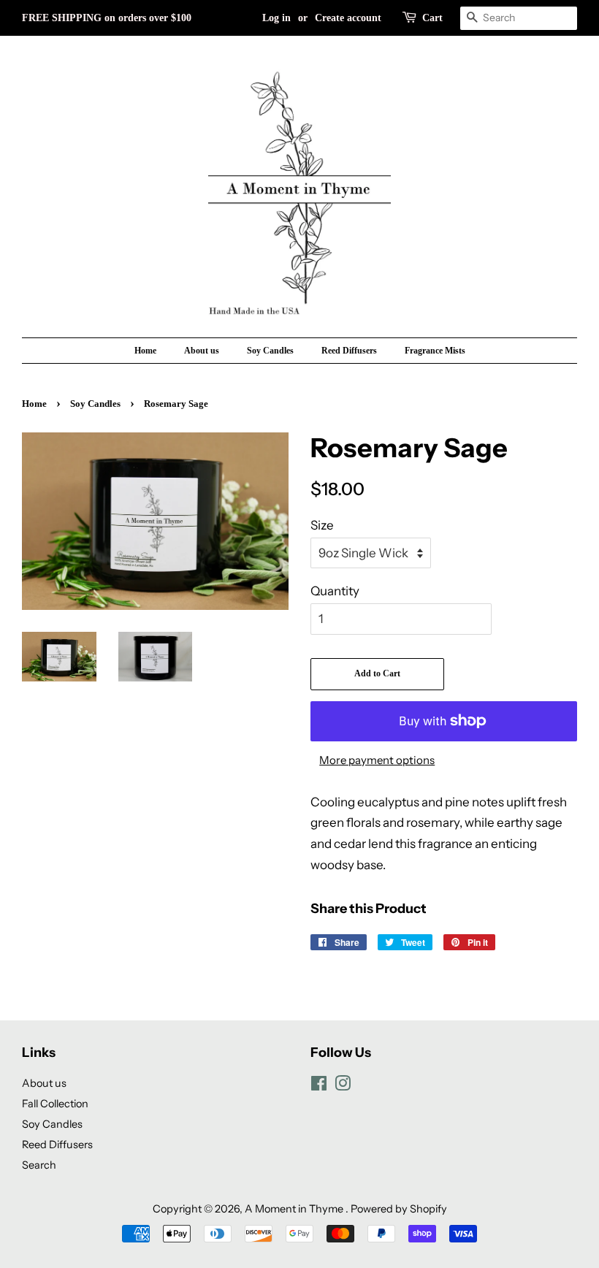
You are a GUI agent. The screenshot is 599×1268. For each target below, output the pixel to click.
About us (201, 350)
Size (322, 525)
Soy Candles (270, 350)
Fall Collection (55, 1103)
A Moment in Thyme (295, 1208)
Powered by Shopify (399, 1208)
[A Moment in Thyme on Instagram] (343, 1086)
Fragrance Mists (435, 350)
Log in (276, 17)
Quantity (334, 591)
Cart (432, 17)
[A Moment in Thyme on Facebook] (318, 1086)
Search (39, 1165)
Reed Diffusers (349, 350)
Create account (348, 17)
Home (145, 350)
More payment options (377, 760)
